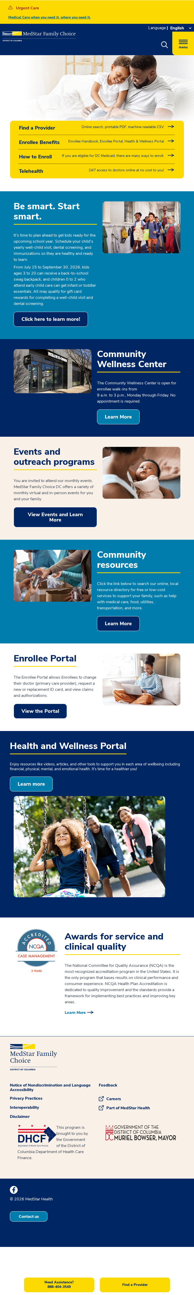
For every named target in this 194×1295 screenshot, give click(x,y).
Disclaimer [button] (20, 1116)
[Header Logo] (36, 34)
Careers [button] (113, 1099)
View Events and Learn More (55, 517)
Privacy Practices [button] (26, 1098)
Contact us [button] (29, 1216)
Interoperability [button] (24, 1107)
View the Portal (40, 711)
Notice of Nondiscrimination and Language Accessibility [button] (50, 1087)
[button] (164, 45)
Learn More (118, 416)
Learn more (31, 784)
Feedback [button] (108, 1085)
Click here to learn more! (50, 319)
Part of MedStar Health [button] (128, 1108)
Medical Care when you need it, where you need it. (49, 17)
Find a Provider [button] (135, 1284)
